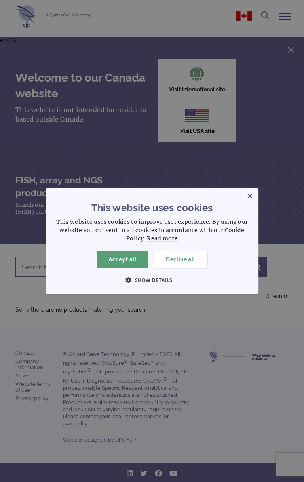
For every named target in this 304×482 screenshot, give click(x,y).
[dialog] (152, 241)
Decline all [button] (180, 259)
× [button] (250, 197)
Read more (162, 238)
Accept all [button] (122, 259)
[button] (151, 280)
